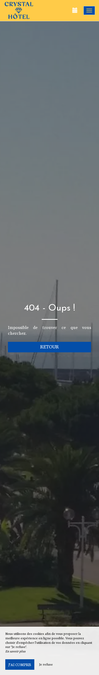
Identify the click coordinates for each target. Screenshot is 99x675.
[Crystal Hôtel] (30, 10)
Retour (49, 346)
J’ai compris (19, 664)
